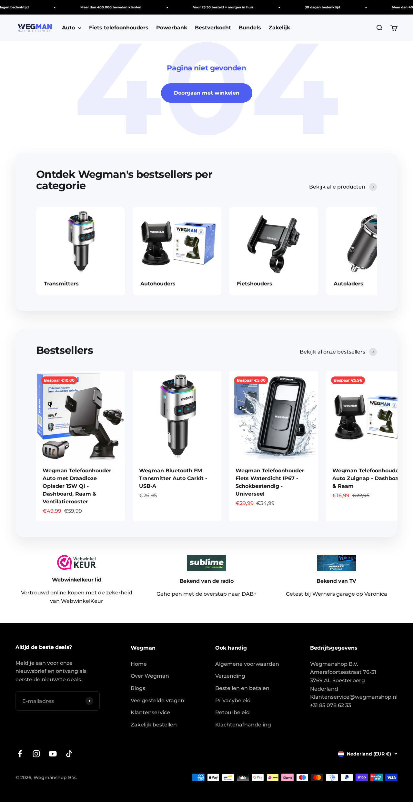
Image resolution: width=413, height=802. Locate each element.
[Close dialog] (312, 345)
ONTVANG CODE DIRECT (263, 437)
